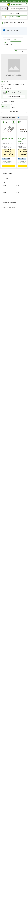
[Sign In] (22, 4)
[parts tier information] (2, 101)
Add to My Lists (21, 51)
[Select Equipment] (5, 92)
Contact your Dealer (14, 111)
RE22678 (14, 39)
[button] (14, 13)
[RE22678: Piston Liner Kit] (8, 130)
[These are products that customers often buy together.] (18, 117)
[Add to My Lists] (13, 122)
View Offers (23, 1)
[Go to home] (14, 4)
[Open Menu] (2, 4)
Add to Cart (8, 166)
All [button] (2, 8)
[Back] (2, 23)
